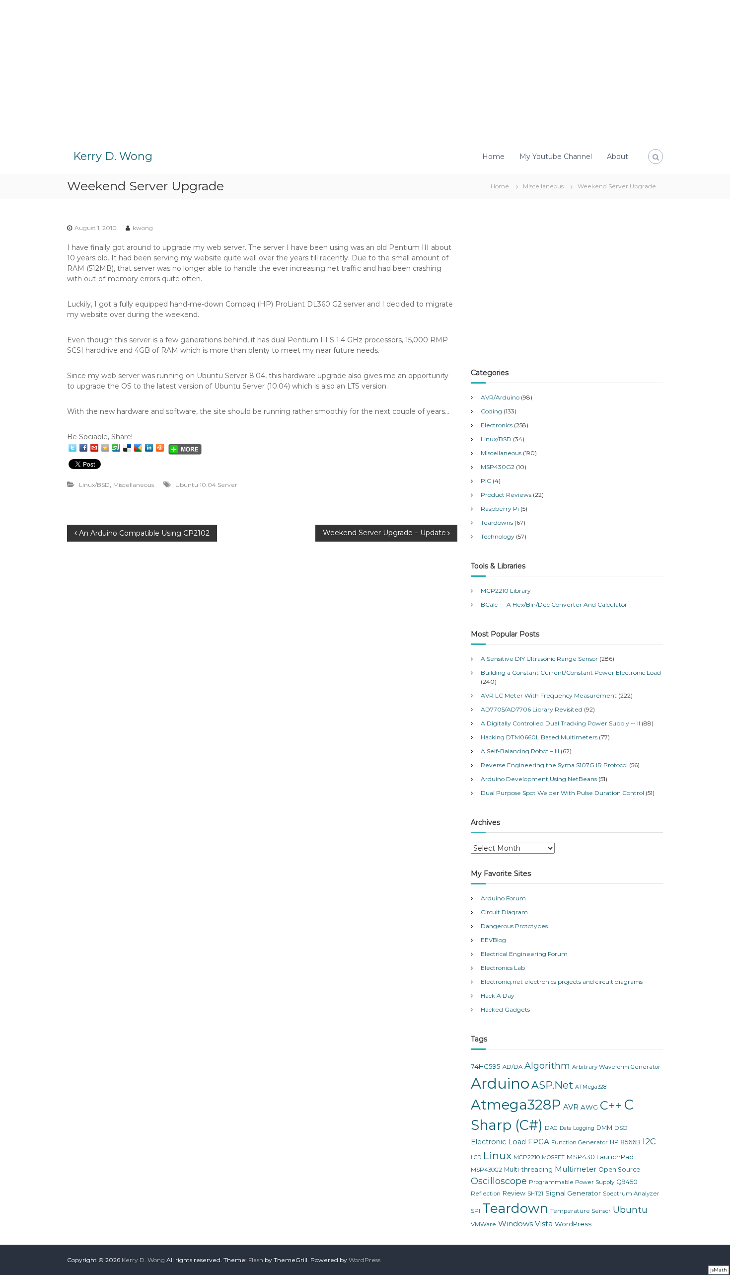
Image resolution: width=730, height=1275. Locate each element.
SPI (475, 1210)
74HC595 (486, 1066)
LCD (476, 1157)
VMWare (483, 1224)
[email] (94, 448)
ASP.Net (552, 1085)
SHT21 (535, 1194)
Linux (497, 1155)
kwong (143, 228)
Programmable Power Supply (571, 1182)
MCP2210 (526, 1157)
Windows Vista (525, 1223)
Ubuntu (630, 1209)
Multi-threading (528, 1169)
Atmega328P (516, 1104)
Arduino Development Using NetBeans (539, 779)
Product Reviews (506, 494)
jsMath (718, 1270)
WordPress (573, 1224)
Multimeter (575, 1169)
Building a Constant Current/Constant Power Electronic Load (571, 672)
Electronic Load (498, 1141)
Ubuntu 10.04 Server (206, 484)
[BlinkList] (160, 448)
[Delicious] (127, 448)
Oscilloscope (499, 1181)
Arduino (500, 1083)
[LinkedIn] (149, 448)
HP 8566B (625, 1142)
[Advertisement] (365, 69)
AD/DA (512, 1066)
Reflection (486, 1193)
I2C (649, 1141)
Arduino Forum (503, 898)
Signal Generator (573, 1193)
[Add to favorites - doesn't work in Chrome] (105, 448)
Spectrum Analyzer (631, 1193)
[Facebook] (83, 448)
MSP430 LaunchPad (600, 1157)
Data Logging (577, 1128)
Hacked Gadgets (505, 1009)
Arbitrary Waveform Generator (616, 1066)
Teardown (515, 1208)
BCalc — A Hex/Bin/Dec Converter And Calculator (554, 604)
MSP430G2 (497, 467)
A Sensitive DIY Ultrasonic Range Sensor (539, 658)
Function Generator (579, 1142)
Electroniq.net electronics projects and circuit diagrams (562, 981)
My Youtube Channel (555, 156)
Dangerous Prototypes (514, 926)
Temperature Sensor (580, 1210)
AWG (589, 1107)
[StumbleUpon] (116, 448)
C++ (611, 1105)
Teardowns (497, 522)
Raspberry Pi (500, 508)
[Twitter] (72, 448)
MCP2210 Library (506, 590)
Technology (497, 536)
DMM (604, 1127)
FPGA (538, 1141)
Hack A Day (497, 995)
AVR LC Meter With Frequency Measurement (549, 695)
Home (493, 156)
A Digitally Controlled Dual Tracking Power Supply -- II (560, 723)
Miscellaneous (543, 186)
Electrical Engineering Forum (524, 953)
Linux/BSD (94, 484)
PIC (486, 480)
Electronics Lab (503, 967)
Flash (255, 1260)
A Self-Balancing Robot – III (520, 751)
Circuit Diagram (504, 912)
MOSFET (553, 1157)
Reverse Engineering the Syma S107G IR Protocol (554, 765)
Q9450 (627, 1182)
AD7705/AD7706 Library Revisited (532, 709)
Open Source (619, 1169)
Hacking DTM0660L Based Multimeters (539, 737)
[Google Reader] (138, 448)
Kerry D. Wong (112, 156)
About (617, 156)
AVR (571, 1107)
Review (514, 1193)
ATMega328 (590, 1087)
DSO (621, 1127)
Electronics (496, 425)
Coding (491, 411)
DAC (551, 1127)
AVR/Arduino (500, 397)
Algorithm (547, 1065)
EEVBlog (493, 940)
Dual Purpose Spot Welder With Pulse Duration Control (562, 793)
